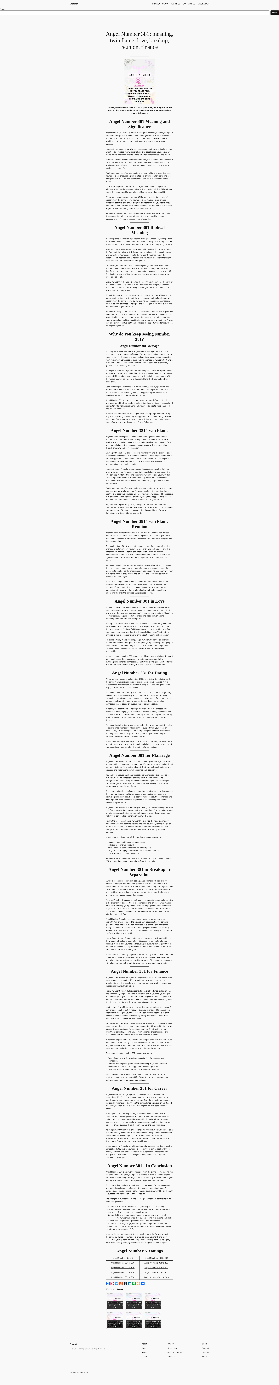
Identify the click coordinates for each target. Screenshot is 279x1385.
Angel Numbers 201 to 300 (122, 1263)
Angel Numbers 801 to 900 (122, 1277)
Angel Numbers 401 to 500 (122, 1268)
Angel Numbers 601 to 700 (122, 1272)
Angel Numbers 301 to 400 (156, 1263)
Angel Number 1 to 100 (123, 1258)
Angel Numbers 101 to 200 (156, 1258)
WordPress (84, 1372)
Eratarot (74, 3)
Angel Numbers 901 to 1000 (156, 1277)
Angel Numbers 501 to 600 (156, 1268)
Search (2, 9)
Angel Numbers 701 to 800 (156, 1272)
